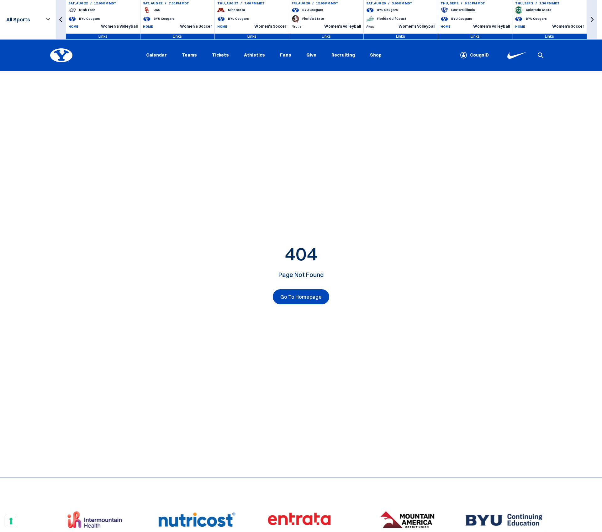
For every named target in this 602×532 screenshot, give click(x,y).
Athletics (254, 55)
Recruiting (343, 55)
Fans (285, 55)
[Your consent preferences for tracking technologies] (11, 521)
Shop (376, 55)
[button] (61, 19)
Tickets (220, 55)
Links (103, 36)
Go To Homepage (301, 297)
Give (311, 55)
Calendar (156, 55)
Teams (189, 55)
